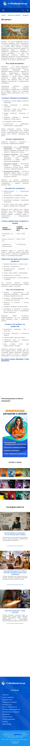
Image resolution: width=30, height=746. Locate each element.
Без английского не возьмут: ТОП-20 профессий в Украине (15, 534)
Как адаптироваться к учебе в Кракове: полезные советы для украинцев (15, 572)
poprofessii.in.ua (17, 734)
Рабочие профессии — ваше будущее (15, 611)
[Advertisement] (15, 378)
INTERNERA (15, 743)
